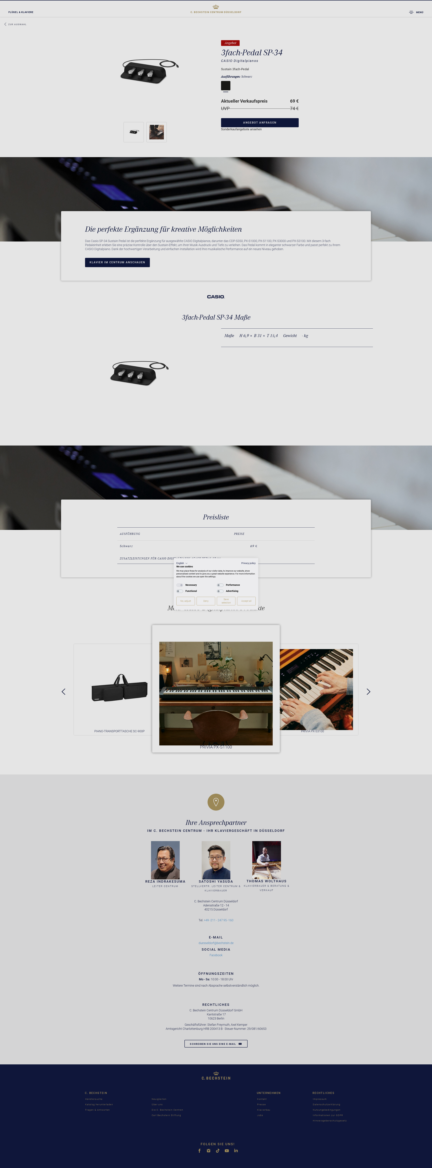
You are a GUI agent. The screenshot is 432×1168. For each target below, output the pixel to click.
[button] (182, 563)
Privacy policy (248, 563)
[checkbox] (179, 585)
